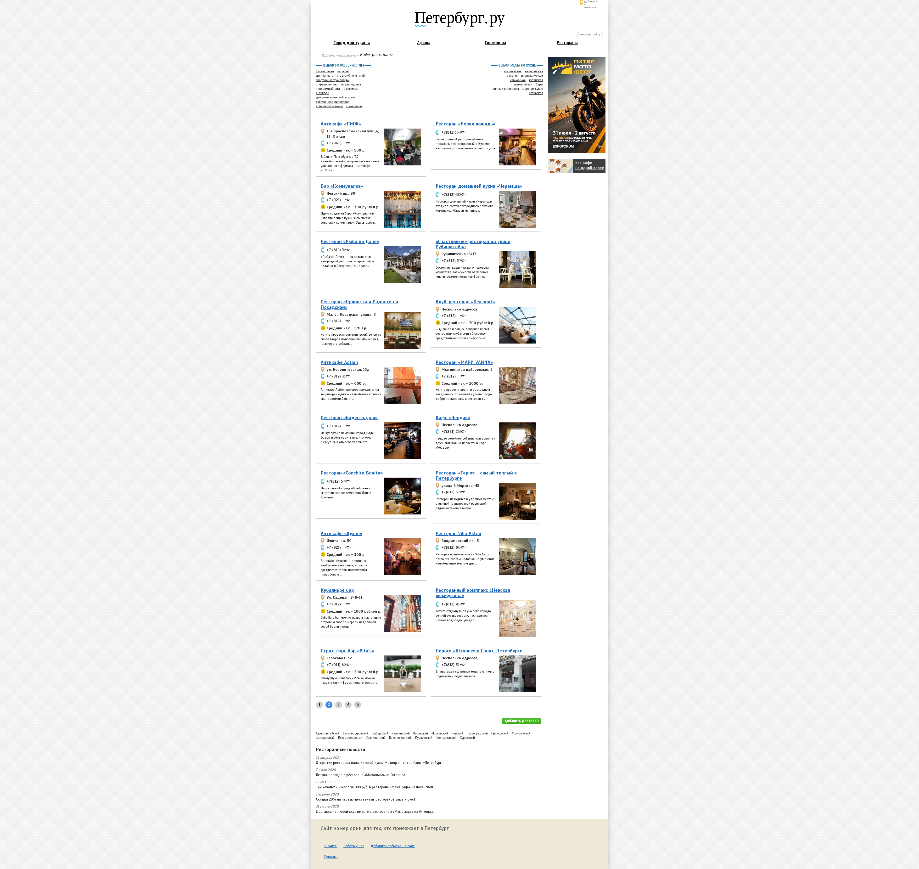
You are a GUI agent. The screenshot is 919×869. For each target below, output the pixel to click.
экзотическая (523, 84)
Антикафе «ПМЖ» (341, 124)
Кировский (420, 733)
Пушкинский (423, 738)
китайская (536, 80)
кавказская (518, 80)
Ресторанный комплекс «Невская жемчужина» (473, 592)
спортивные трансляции (332, 80)
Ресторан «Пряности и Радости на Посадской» (359, 304)
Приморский (499, 733)
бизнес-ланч (325, 71)
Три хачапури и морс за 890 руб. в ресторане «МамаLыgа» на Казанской (374, 787)
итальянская (512, 71)
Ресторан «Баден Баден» (349, 418)
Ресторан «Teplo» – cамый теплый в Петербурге (476, 475)
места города (347, 55)
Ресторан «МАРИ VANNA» (464, 362)
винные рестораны (506, 89)
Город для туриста (352, 42)
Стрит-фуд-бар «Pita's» (347, 651)
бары (539, 84)
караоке (343, 71)
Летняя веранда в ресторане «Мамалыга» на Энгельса (360, 775)
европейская (534, 71)
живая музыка (351, 84)
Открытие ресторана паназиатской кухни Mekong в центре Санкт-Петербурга (379, 763)
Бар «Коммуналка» (342, 186)
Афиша (423, 42)
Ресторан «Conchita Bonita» (352, 473)
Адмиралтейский (327, 733)
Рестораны (567, 42)
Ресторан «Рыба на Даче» (350, 241)
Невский (457, 733)
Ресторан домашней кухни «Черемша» (479, 186)
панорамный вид (328, 89)
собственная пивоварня (332, 102)
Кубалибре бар (337, 590)
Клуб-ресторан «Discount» (465, 302)
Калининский (401, 733)
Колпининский (376, 738)
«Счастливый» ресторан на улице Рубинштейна (473, 244)
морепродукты (532, 89)
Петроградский (477, 733)
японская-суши (532, 76)
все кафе (589, 165)
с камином (351, 89)
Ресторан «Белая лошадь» (465, 124)
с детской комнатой (351, 76)
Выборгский (380, 733)
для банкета (324, 76)
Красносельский (400, 738)
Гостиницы (495, 42)
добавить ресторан (521, 721)
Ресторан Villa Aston (458, 533)
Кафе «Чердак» (453, 418)
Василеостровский (355, 733)
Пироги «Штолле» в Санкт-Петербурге (479, 651)
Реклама (331, 857)
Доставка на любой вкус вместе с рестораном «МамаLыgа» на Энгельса (375, 811)
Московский (439, 733)
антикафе (322, 93)
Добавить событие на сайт (393, 846)
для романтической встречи (336, 97)
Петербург (328, 55)
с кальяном (354, 106)
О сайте (330, 846)
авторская (536, 93)
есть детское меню (329, 106)
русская (512, 76)
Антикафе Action (339, 362)
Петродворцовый (350, 738)
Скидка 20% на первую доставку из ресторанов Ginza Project (365, 799)
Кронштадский (446, 738)
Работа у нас (353, 846)
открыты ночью (326, 84)
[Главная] (459, 19)
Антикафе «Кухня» (341, 533)
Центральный (325, 738)
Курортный (467, 738)
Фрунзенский (521, 733)
